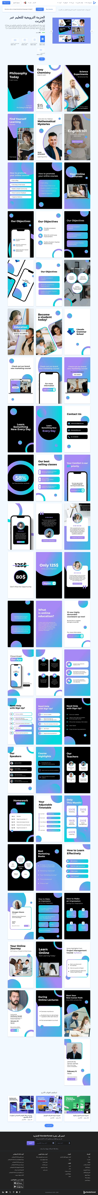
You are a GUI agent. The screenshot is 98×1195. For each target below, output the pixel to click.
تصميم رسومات (68, 1171)
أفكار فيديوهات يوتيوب (19, 1175)
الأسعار (34, 2)
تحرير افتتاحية (44, 1164)
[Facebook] (19, 1192)
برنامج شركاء (87, 1177)
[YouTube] (6, 1192)
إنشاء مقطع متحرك (43, 1159)
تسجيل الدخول (16, 2)
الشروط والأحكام (87, 1172)
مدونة (70, 1159)
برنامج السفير (87, 1180)
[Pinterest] (13, 1192)
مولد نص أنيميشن (44, 1167)
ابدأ (42, 59)
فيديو (70, 1166)
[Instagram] (17, 1192)
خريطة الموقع (87, 1175)
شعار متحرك (45, 1162)
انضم (30, 1143)
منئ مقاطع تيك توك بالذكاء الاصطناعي (16, 1172)
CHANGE (39, 9)
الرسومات (87, 9)
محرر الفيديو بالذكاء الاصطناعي (18, 1157)
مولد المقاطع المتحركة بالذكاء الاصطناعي (16, 1159)
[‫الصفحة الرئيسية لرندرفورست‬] (94, 2)
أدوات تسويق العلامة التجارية (65, 1157)
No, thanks (49, 9)
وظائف (89, 1162)
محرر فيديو (45, 1170)
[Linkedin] (3, 1192)
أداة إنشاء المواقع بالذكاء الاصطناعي (17, 1167)
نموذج (70, 1176)
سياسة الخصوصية (86, 1170)
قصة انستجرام (80, 9)
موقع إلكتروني (68, 1173)
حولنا (89, 1157)
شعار (70, 1168)
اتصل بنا (88, 1159)
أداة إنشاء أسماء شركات (19, 1170)
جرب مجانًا (6, 2)
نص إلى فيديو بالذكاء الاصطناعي (17, 1164)
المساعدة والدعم (87, 1164)
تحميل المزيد (49, 1125)
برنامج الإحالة (87, 1167)
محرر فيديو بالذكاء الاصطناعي (18, 1162)
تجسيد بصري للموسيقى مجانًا (41, 1157)
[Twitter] (10, 1192)
